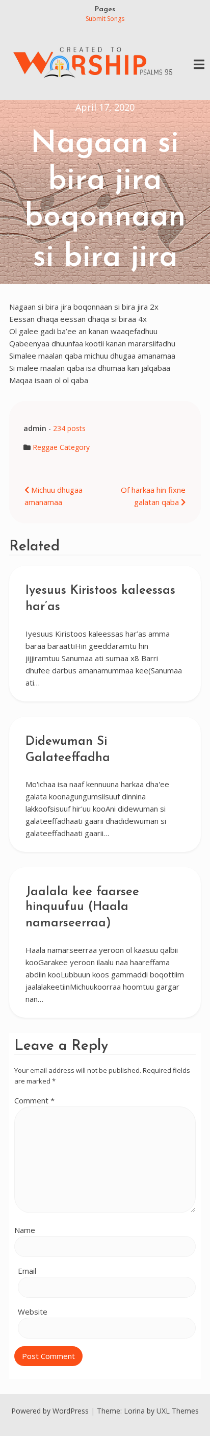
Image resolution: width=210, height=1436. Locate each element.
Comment (34, 1100)
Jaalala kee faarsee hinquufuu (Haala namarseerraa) (82, 907)
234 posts (69, 428)
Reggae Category (61, 447)
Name (24, 1230)
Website (32, 1311)
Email (27, 1271)
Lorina (134, 1411)
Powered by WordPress (50, 1411)
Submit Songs (105, 18)
